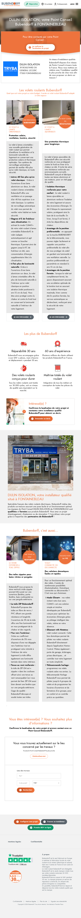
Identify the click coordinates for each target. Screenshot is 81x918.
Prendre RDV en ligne (42, 827)
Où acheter (48, 4)
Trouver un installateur (56, 821)
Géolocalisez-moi (38, 756)
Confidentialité (36, 842)
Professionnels (62, 4)
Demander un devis (42, 418)
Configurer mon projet (29, 821)
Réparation (33, 4)
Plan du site (43, 901)
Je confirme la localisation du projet (40, 47)
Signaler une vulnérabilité (59, 901)
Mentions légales (14, 842)
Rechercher (27, 790)
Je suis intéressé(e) (21, 317)
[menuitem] (32, 4)
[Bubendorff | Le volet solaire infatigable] (11, 4)
